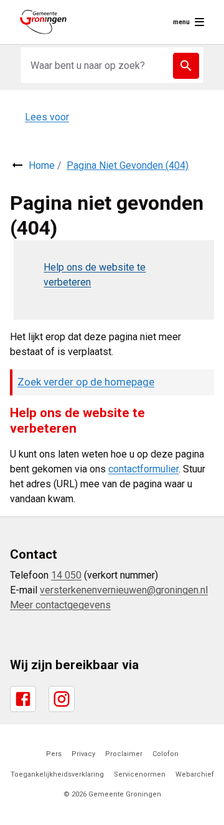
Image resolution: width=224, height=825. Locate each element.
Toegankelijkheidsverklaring (57, 774)
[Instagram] (62, 699)
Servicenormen (140, 774)
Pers (54, 754)
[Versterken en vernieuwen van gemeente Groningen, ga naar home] (43, 22)
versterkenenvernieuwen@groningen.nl (124, 590)
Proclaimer (123, 754)
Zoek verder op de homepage (85, 382)
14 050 (66, 575)
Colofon (165, 754)
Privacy (83, 754)
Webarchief (194, 774)
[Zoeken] (186, 66)
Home (42, 165)
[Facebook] (23, 699)
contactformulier (143, 469)
